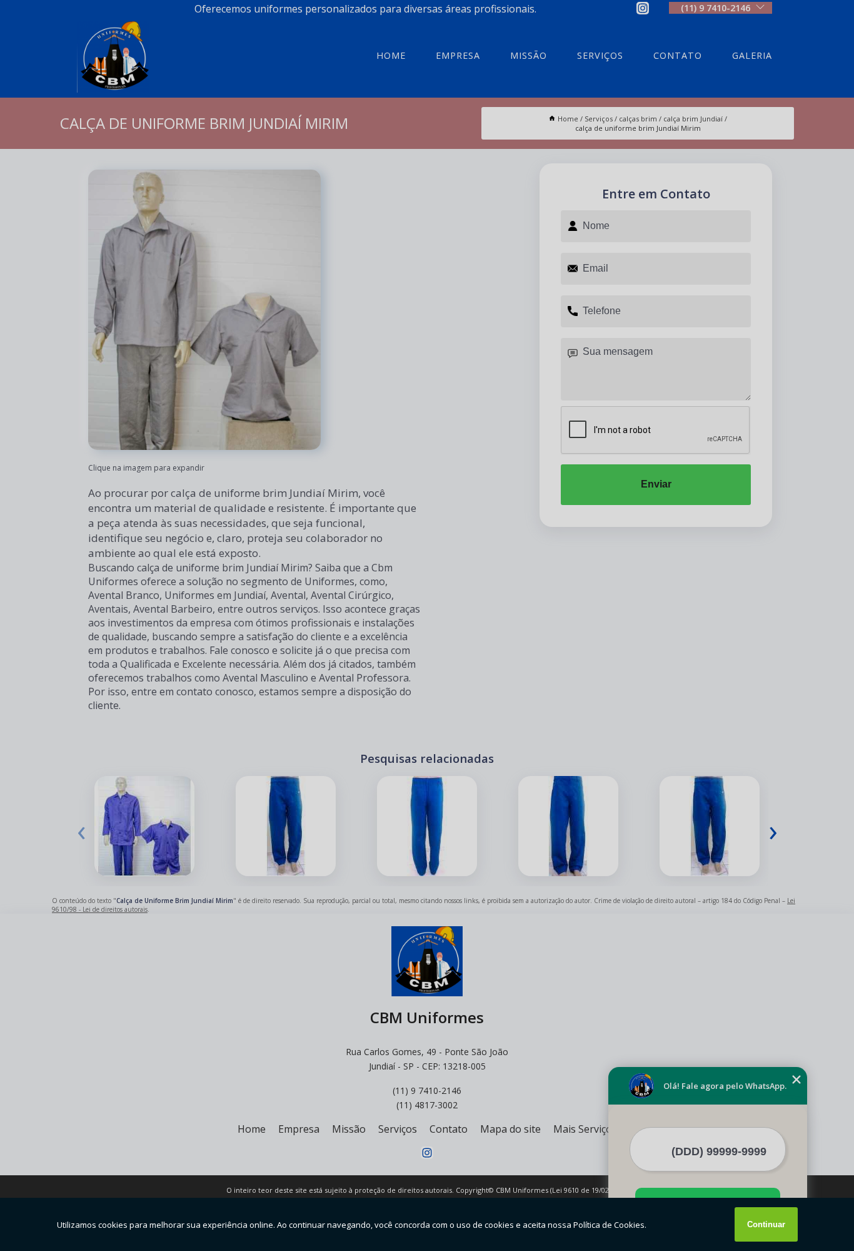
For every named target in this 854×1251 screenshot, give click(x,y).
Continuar (766, 1224)
